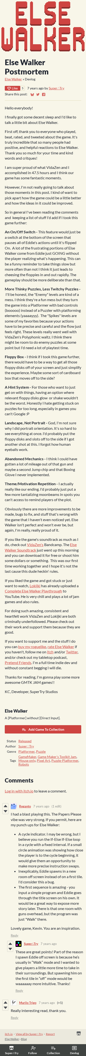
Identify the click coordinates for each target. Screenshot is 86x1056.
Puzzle (41, 751)
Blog (24, 1039)
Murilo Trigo (27, 1003)
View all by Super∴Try (29, 1034)
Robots (23, 764)
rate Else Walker (61, 646)
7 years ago (41, 806)
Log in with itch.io (19, 791)
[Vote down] (5, 811)
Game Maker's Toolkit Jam (57, 757)
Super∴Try (56, 88)
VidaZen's (35, 544)
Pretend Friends (18, 662)
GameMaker (27, 757)
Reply (14, 935)
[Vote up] (5, 806)
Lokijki (35, 585)
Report (50, 1034)
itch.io (9, 1034)
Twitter (72, 652)
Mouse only (26, 761)
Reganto (25, 806)
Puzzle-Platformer (64, 761)
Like (15, 88)
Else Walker (13, 79)
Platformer (26, 751)
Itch (50, 652)
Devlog (74, 1053)
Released (25, 741)
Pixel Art (43, 761)
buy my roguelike (32, 646)
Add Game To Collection (46, 729)
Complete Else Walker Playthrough (33, 591)
